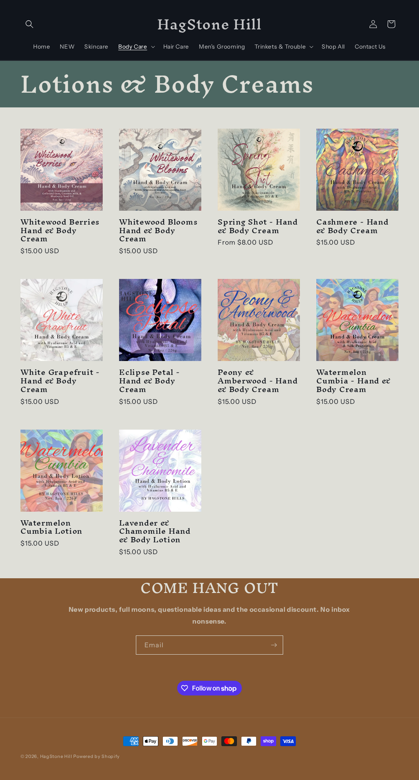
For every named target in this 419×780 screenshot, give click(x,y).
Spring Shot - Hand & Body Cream (258, 226)
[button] (29, 24)
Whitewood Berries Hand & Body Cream (59, 230)
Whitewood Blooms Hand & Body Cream (158, 230)
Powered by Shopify (96, 756)
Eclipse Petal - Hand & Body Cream (149, 380)
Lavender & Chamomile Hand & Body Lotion (155, 531)
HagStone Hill (56, 756)
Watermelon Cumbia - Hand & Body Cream (353, 380)
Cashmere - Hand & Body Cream (352, 226)
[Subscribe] (274, 645)
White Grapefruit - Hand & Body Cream (60, 380)
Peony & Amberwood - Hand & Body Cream (257, 380)
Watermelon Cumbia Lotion (51, 527)
